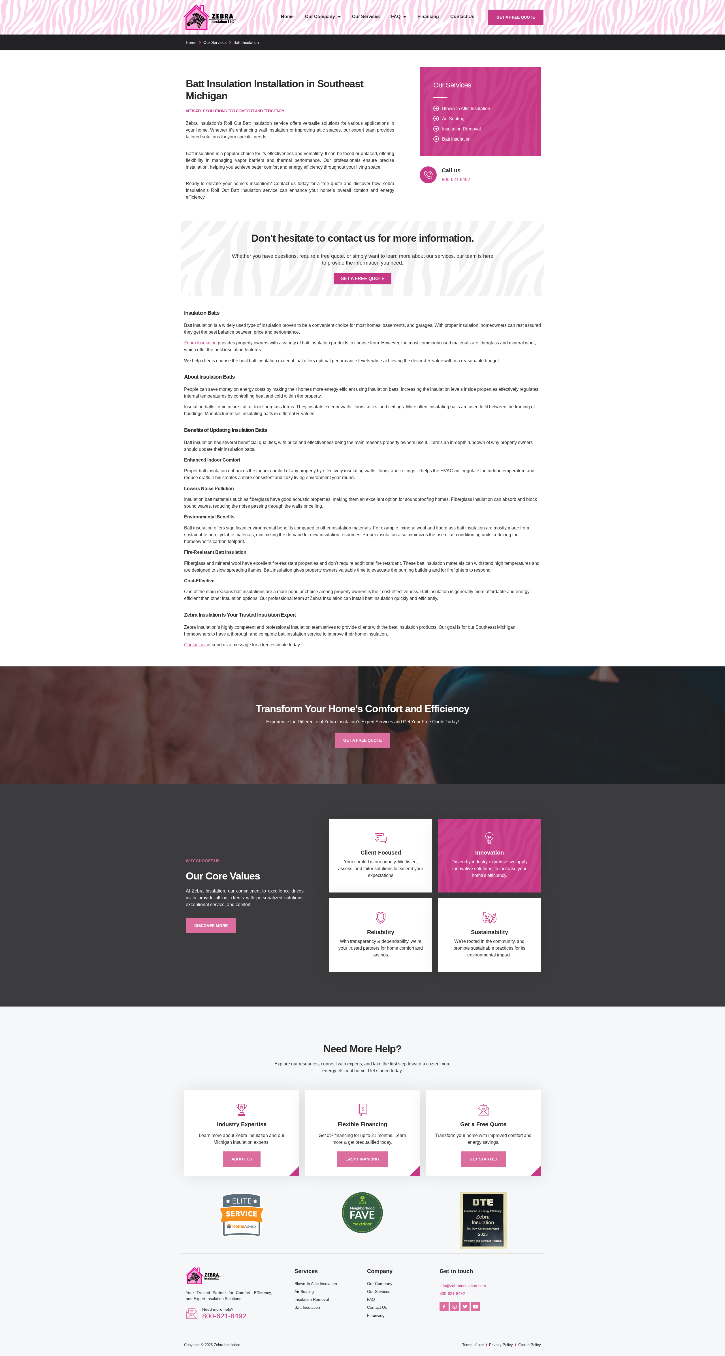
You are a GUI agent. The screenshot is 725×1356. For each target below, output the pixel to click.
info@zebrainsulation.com (463, 1285)
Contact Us (462, 16)
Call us (451, 170)
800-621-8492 (456, 179)
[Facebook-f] (444, 1306)
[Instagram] (454, 1306)
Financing (428, 16)
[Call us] (428, 174)
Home (287, 16)
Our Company (320, 16)
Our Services (366, 16)
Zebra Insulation (200, 342)
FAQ (395, 16)
